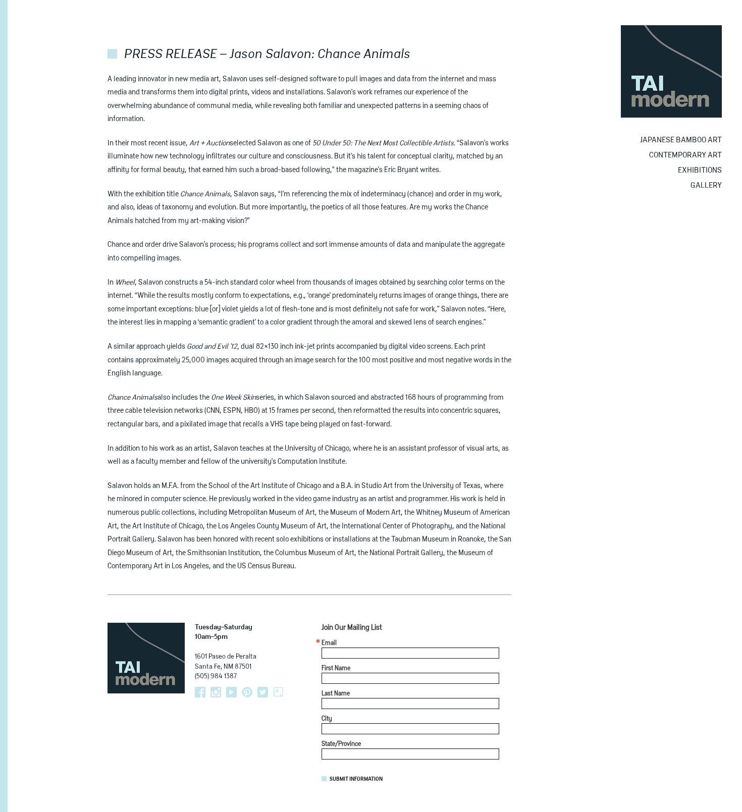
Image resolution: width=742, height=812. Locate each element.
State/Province (341, 744)
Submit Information (356, 779)
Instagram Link (215, 692)
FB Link (200, 692)
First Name (336, 669)
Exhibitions (700, 170)
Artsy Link (278, 692)
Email (329, 643)
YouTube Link (231, 692)
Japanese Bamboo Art (681, 140)
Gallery (706, 185)
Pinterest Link (247, 692)
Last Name (336, 694)
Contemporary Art (685, 155)
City (327, 719)
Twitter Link (262, 692)
